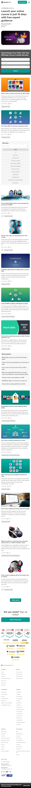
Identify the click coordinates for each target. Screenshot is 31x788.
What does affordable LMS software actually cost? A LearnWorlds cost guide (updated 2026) (15, 373)
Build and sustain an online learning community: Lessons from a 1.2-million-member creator (14, 541)
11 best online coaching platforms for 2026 (13, 384)
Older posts (15, 600)
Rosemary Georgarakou (6, 23)
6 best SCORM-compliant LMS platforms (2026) (14, 303)
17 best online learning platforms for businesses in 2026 (15, 363)
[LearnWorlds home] (6, 2)
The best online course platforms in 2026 (13, 377)
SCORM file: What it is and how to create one (14, 380)
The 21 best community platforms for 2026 (13, 440)
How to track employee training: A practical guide (15, 508)
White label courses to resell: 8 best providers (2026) (14, 358)
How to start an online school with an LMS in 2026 (15, 93)
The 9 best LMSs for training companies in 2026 (14, 126)
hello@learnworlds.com (6, 765)
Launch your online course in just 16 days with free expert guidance (13, 16)
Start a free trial (22, 2)
